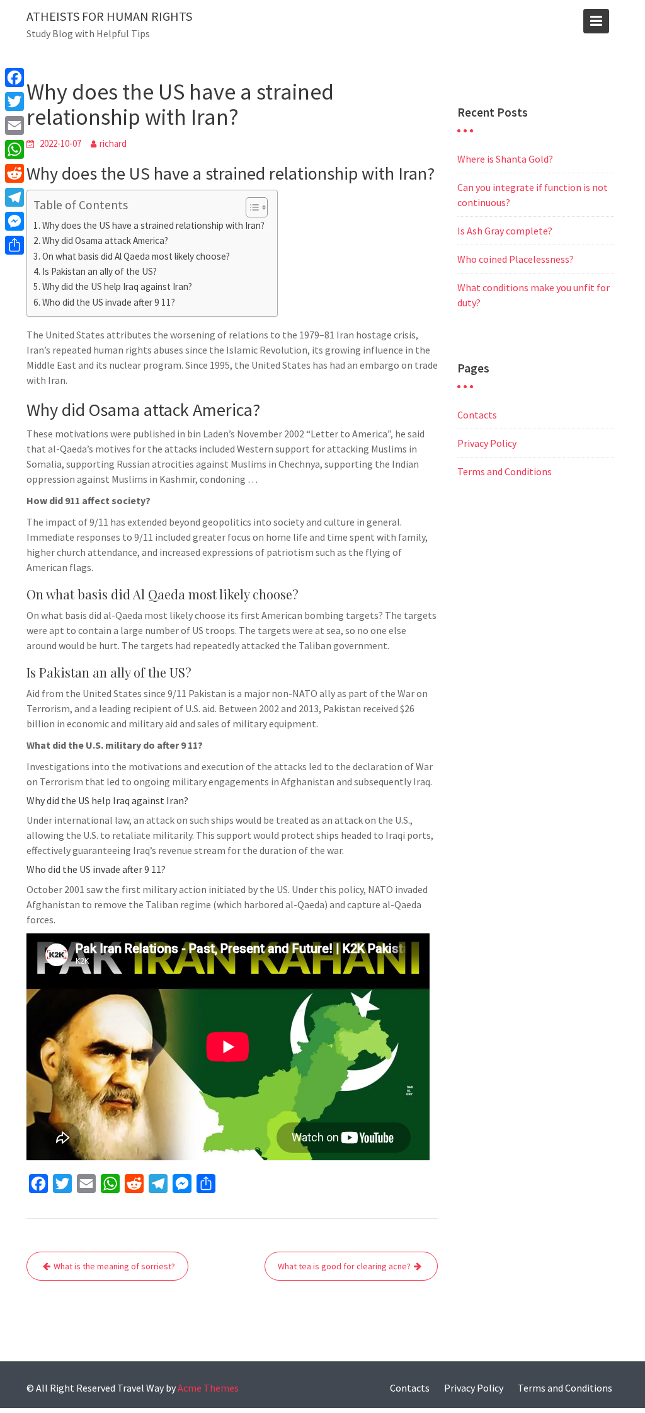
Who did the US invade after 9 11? (108, 302)
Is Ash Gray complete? (504, 230)
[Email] (14, 125)
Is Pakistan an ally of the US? (99, 271)
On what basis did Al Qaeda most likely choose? (136, 256)
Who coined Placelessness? (515, 259)
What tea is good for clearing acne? (344, 1266)
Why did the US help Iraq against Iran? (117, 286)
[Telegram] (14, 197)
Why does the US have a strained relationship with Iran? (153, 225)
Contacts (477, 414)
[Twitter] (14, 101)
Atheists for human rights (109, 16)
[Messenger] (14, 221)
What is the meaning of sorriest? (114, 1266)
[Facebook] (14, 77)
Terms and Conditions (504, 471)
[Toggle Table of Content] (250, 207)
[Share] (14, 245)
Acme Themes (208, 1387)
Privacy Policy (487, 443)
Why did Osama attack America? (105, 240)
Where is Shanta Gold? (505, 159)
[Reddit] (14, 173)
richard (113, 143)
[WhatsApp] (14, 149)
